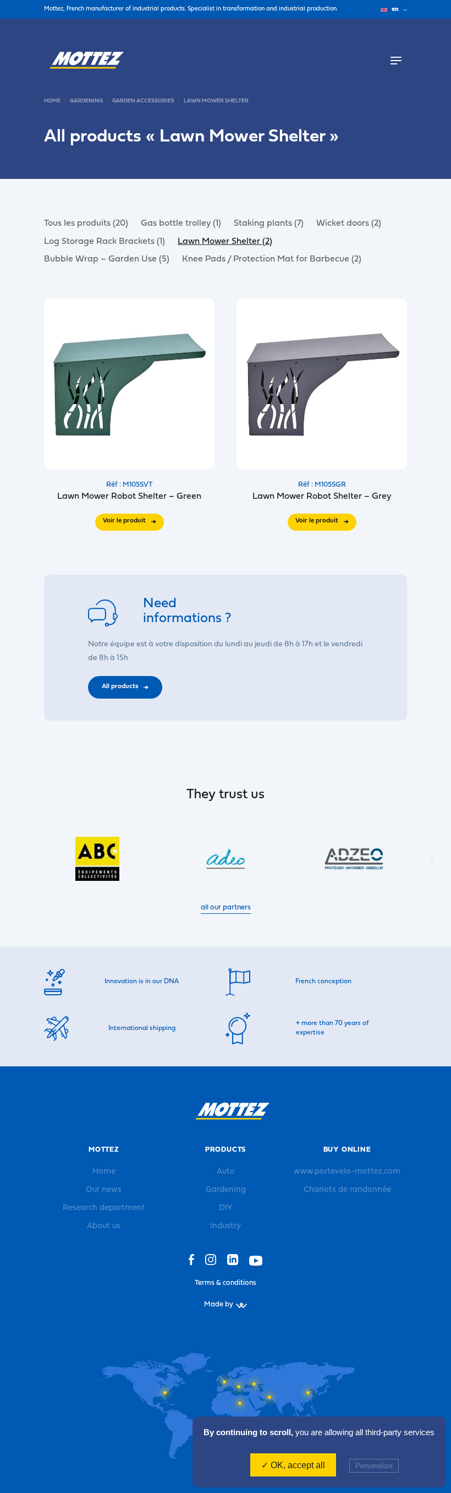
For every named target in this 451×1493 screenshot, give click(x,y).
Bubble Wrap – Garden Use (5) (106, 259)
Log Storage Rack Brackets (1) (104, 241)
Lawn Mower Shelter (216, 101)
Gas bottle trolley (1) (181, 223)
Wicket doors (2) (348, 223)
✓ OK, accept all (293, 1465)
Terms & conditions (225, 1283)
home (52, 101)
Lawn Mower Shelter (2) (225, 241)
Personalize (374, 1466)
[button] (432, 859)
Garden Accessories (143, 101)
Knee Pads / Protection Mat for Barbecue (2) (271, 259)
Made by (218, 1304)
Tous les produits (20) (86, 223)
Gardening (86, 101)
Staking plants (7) (269, 223)
